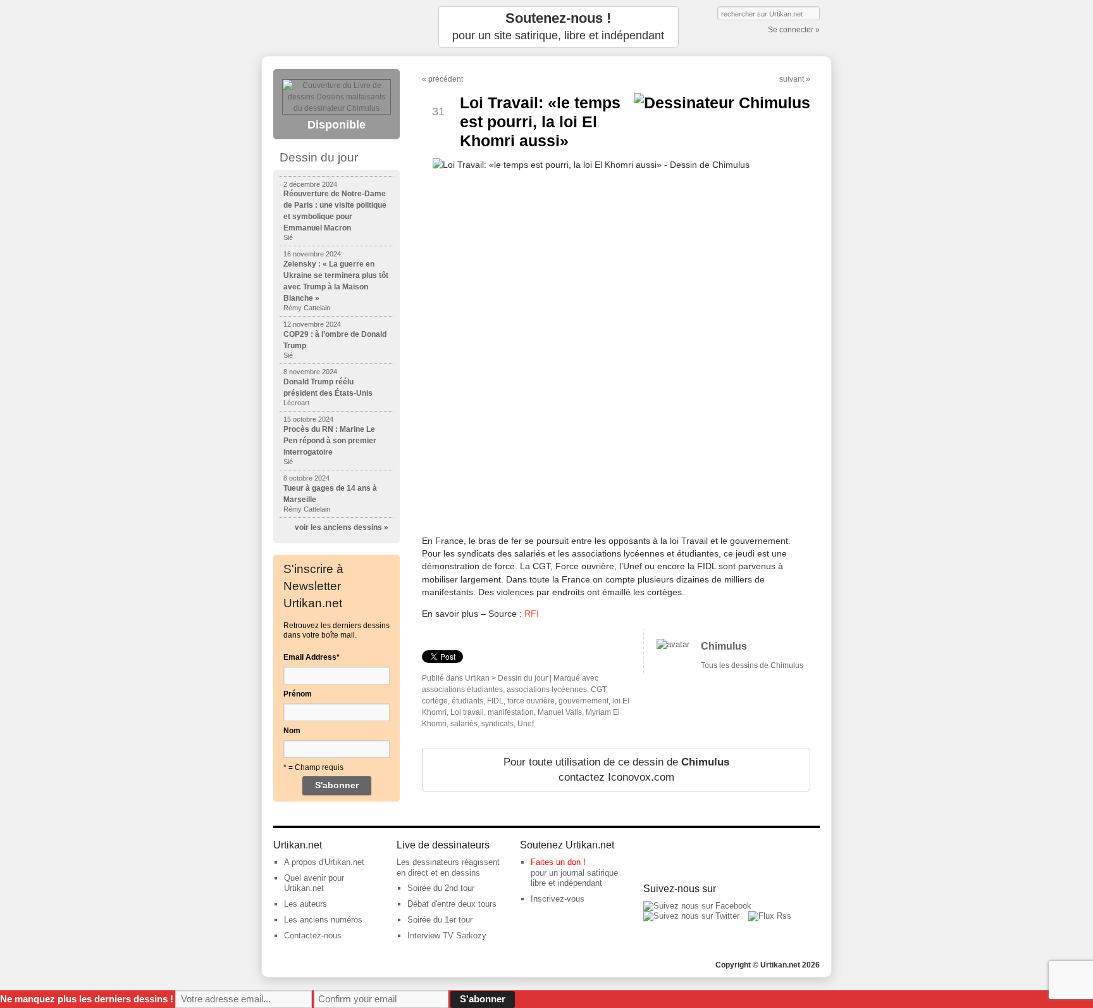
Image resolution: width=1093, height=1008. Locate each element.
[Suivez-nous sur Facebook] (697, 905)
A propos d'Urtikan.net (324, 862)
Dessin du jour (523, 678)
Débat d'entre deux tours (452, 904)
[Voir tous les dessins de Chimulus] (673, 644)
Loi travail (467, 712)
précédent (445, 79)
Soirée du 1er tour (439, 919)
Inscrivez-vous (557, 899)
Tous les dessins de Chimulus (752, 665)
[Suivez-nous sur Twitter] (691, 916)
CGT (598, 689)
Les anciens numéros (323, 919)
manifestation (511, 712)
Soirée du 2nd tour (440, 888)
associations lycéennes (547, 689)
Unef (525, 723)
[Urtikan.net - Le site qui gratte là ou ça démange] (336, 26)
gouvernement (583, 700)
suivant (791, 79)
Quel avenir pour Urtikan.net (314, 883)
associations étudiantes (462, 689)
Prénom (297, 694)
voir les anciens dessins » (341, 527)
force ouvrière (531, 700)
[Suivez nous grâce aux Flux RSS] (769, 916)
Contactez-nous (313, 935)
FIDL (495, 700)
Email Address (311, 657)
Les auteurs (305, 904)
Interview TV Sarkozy (446, 935)
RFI (531, 613)
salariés (464, 723)
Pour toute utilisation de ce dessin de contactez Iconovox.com (616, 769)
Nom (291, 730)
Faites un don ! (558, 862)
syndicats (497, 723)
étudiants (467, 700)
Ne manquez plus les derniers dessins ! (86, 998)
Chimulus (724, 646)
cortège (435, 700)
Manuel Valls (560, 712)
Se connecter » (794, 29)
